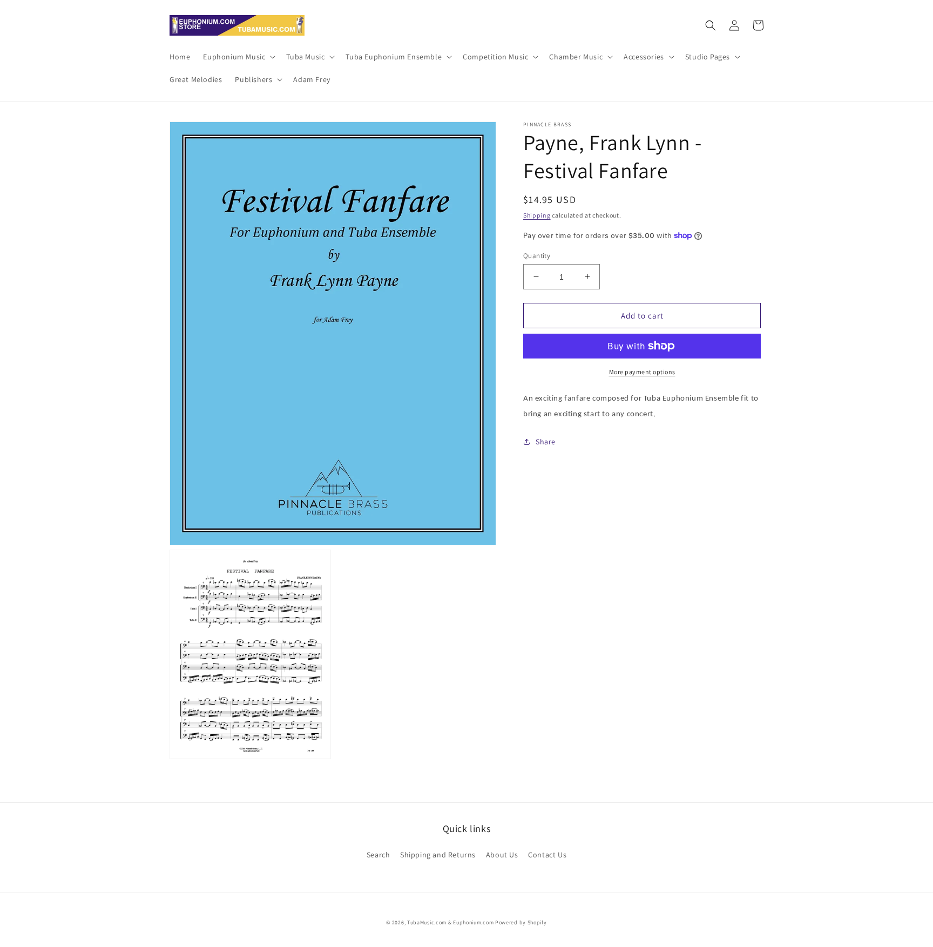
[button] (238, 56)
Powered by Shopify (521, 922)
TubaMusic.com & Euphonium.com (450, 922)
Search (378, 855)
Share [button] (546, 442)
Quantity (536, 255)
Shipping (537, 215)
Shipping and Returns (438, 855)
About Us (502, 855)
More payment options (642, 372)
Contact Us (547, 855)
